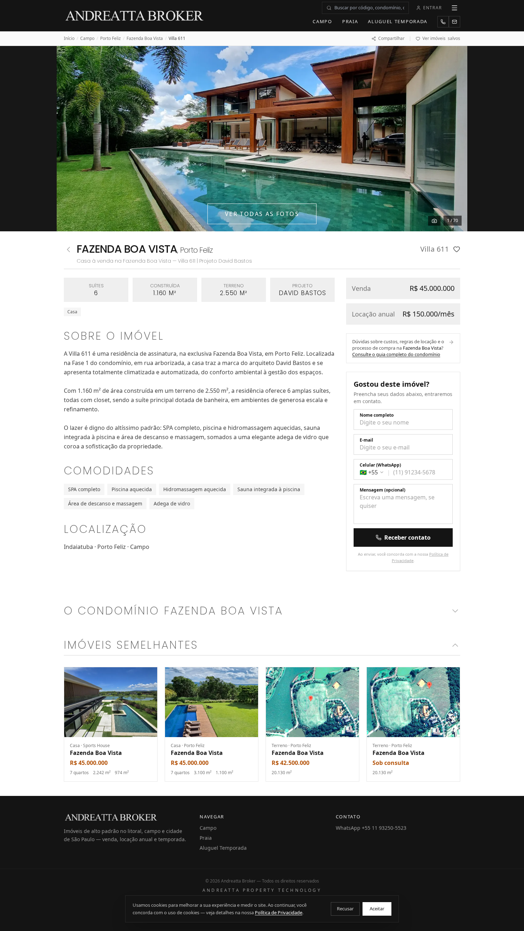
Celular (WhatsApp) (380, 465)
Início (69, 38)
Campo (322, 21)
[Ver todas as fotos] (434, 221)
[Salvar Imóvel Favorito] (456, 249)
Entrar (432, 8)
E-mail (366, 440)
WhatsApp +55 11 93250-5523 (371, 827)
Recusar (345, 908)
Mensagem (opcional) (382, 490)
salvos (441, 38)
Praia (350, 21)
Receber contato (407, 537)
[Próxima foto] (454, 138)
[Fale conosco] (454, 21)
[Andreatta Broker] (135, 15)
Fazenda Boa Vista (145, 38)
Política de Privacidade (278, 912)
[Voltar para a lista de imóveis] (68, 249)
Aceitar (377, 908)
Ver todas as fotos (262, 214)
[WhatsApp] (443, 21)
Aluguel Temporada (397, 21)
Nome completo (377, 415)
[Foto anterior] (70, 138)
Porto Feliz (110, 38)
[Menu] (454, 8)
